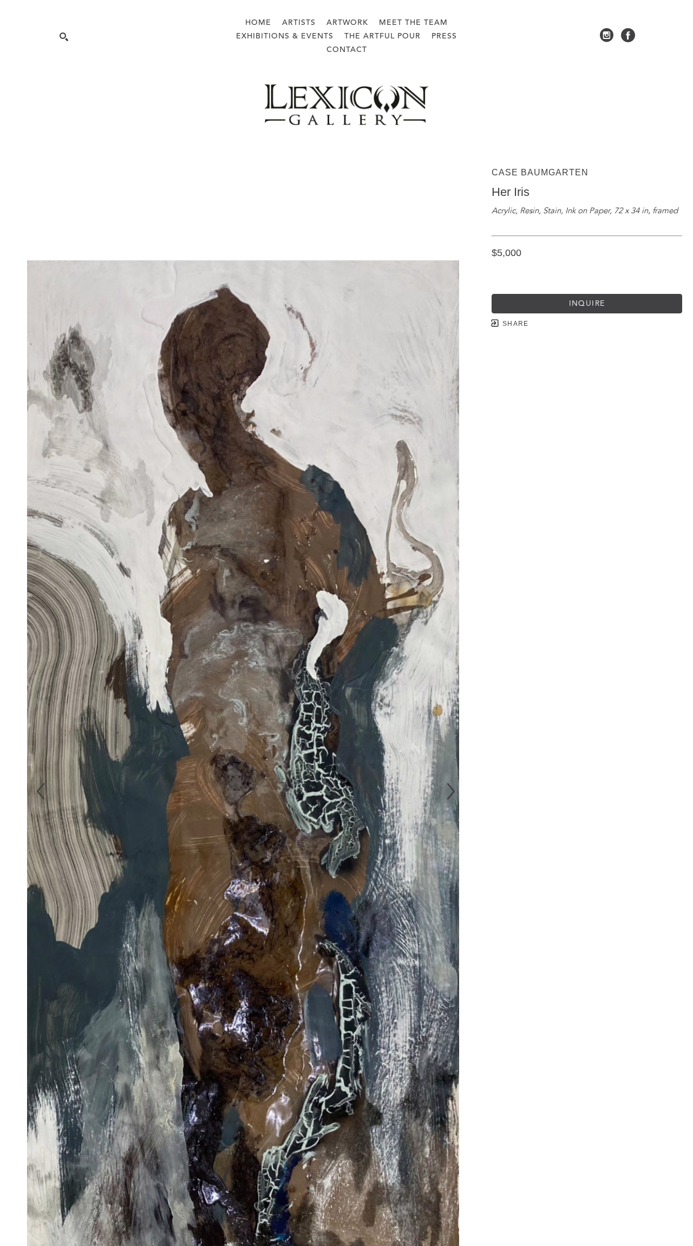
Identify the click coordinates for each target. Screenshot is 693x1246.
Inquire (587, 303)
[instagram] (606, 35)
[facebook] (628, 35)
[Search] (64, 36)
